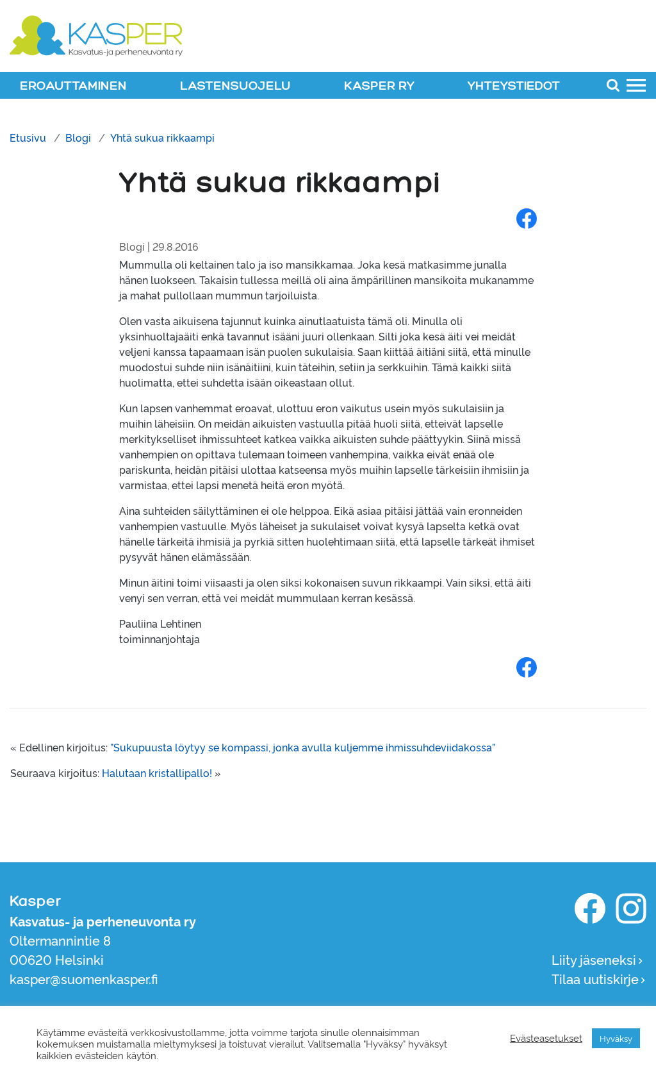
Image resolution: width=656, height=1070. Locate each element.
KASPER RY (379, 86)
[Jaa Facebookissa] (526, 218)
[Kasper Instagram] (631, 908)
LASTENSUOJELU (235, 86)
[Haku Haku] (613, 84)
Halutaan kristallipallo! (157, 772)
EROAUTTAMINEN (73, 86)
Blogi (78, 137)
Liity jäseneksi (594, 959)
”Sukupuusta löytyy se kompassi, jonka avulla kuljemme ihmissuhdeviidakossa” (302, 747)
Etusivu (28, 137)
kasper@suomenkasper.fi (84, 978)
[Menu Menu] (636, 84)
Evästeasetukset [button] (546, 1038)
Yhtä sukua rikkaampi (162, 137)
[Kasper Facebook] (590, 908)
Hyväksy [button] (616, 1038)
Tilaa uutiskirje (595, 978)
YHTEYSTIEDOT (514, 86)
